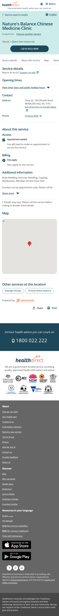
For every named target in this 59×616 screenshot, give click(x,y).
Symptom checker (10, 499)
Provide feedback (10, 457)
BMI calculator (8, 479)
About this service (30, 60)
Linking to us (8, 422)
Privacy (5, 442)
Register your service (11, 432)
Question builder (10, 504)
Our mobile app (9, 416)
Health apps (7, 484)
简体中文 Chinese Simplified (15, 526)
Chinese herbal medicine (39, 290)
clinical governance (19, 580)
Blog (4, 474)
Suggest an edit (28, 72)
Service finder (8, 494)
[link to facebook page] (9, 568)
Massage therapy (13, 290)
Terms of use (8, 437)
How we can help (10, 411)
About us (6, 462)
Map (46, 60)
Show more (8, 193)
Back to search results (16, 14)
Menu (52, 3)
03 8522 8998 (31, 115)
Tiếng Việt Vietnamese (12, 536)
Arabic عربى (7, 515)
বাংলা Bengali (7, 521)
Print (54, 307)
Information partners (12, 427)
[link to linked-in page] (21, 568)
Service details (9, 60)
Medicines (7, 489)
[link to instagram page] (15, 568)
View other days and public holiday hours (23, 87)
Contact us (7, 452)
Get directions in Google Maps (40, 106)
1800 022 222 (31, 340)
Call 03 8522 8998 (29, 48)
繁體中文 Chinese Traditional (15, 531)
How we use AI (9, 447)
